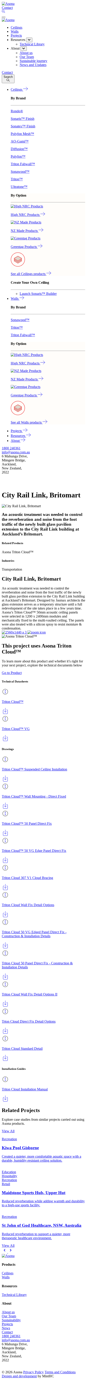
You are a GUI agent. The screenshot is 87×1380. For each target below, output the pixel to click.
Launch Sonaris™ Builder (38, 294)
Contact (7, 1332)
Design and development (19, 1376)
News (6, 1328)
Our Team (9, 1316)
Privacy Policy (33, 1372)
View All (8, 1131)
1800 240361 (11, 448)
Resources (18, 436)
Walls (15, 31)
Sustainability (11, 1320)
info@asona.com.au (16, 452)
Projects (16, 35)
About (16, 441)
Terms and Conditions (60, 1372)
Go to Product (12, 673)
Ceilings (16, 27)
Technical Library (14, 1295)
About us (8, 1312)
